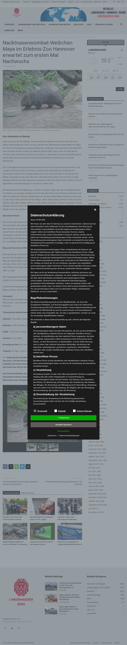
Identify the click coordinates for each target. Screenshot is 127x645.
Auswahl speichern (63, 425)
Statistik (62, 411)
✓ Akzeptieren (63, 418)
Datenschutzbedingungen (69, 436)
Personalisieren (63, 431)
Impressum (52, 436)
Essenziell (42, 411)
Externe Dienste (84, 411)
